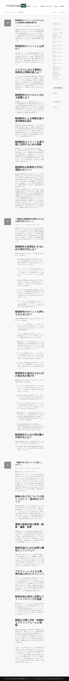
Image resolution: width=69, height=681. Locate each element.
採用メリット (56, 70)
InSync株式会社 (13, 678)
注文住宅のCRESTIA (59, 678)
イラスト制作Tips (36, 678)
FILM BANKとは (57, 29)
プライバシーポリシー (58, 79)
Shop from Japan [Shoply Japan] (47, 678)
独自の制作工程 (56, 68)
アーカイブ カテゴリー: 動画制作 (14, 12)
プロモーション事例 (58, 32)
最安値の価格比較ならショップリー (24, 678)
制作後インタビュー (58, 36)
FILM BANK (37, 26)
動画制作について (57, 67)
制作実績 (55, 72)
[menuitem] (20, 6)
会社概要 (55, 76)
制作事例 (55, 34)
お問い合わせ (56, 77)
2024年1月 (55, 107)
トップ (54, 30)
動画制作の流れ (56, 74)
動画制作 (29, 26)
